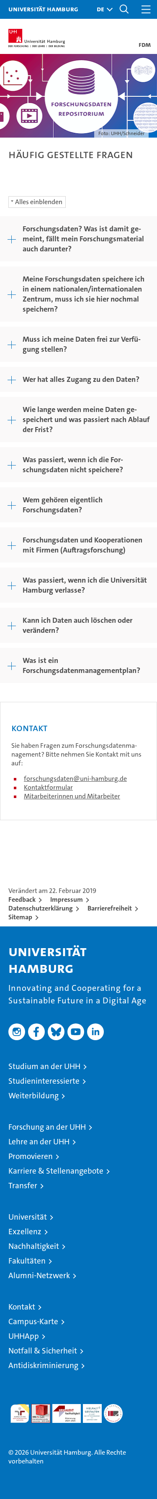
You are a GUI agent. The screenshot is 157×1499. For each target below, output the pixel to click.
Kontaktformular (48, 787)
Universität (27, 1217)
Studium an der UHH (44, 1066)
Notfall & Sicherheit (42, 1351)
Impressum (66, 899)
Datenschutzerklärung (40, 908)
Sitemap (20, 917)
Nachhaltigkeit (33, 1246)
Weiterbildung (33, 1095)
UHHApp (23, 1336)
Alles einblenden (38, 201)
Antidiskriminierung (43, 1365)
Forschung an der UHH (47, 1127)
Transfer (22, 1185)
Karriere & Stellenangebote (55, 1171)
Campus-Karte (33, 1321)
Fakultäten (27, 1261)
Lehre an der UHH (38, 1141)
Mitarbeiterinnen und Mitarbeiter (72, 796)
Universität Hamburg (43, 8)
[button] (102, 9)
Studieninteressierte (44, 1081)
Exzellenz (24, 1231)
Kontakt (21, 1307)
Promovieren (30, 1156)
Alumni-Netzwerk (39, 1275)
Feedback (22, 899)
